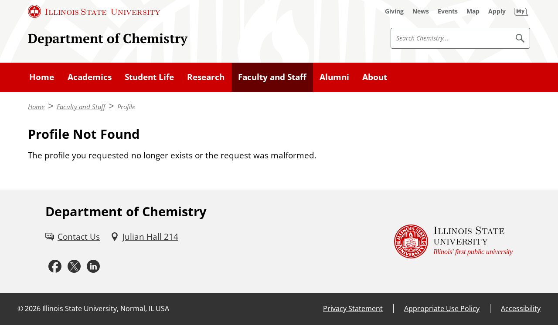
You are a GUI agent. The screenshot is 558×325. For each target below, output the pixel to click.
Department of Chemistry (107, 38)
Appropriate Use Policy (442, 308)
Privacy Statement (353, 308)
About (374, 77)
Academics (90, 77)
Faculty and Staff (272, 77)
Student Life (149, 77)
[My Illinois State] (521, 11)
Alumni (334, 77)
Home (41, 77)
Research (206, 77)
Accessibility (521, 308)
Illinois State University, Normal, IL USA (105, 308)
